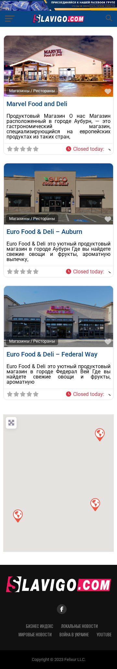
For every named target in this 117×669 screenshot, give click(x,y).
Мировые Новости (35, 634)
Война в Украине (74, 634)
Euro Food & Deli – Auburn (44, 232)
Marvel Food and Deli (36, 104)
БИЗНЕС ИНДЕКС (39, 626)
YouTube (104, 634)
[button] (87, 149)
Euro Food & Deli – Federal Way (52, 354)
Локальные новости (79, 626)
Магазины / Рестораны (32, 90)
